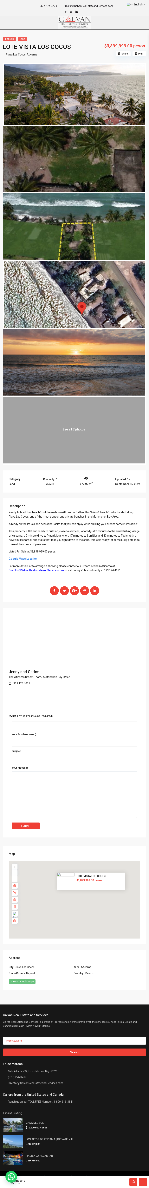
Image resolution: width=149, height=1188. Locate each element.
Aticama (32, 54)
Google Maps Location (23, 558)
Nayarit (30, 973)
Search (74, 1052)
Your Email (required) (24, 734)
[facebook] (66, 11)
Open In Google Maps (22, 981)
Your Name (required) (40, 715)
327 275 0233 (48, 5)
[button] (83, 902)
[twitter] (71, 11)
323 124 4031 (21, 683)
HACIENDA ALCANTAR (39, 1155)
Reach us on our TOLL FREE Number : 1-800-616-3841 (41, 1101)
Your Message (20, 767)
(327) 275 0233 (17, 1077)
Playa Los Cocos (16, 54)
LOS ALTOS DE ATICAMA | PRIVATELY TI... (50, 1139)
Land (22, 38)
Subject (16, 751)
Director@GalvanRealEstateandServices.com (35, 1083)
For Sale (9, 38)
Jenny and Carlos (24, 671)
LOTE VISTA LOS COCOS (91, 876)
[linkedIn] (77, 11)
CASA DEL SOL (35, 1122)
